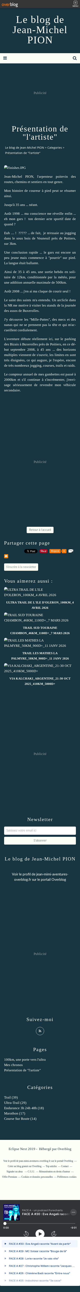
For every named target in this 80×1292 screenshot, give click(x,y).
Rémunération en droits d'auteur (54, 1171)
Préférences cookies (67, 1176)
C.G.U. (31, 1171)
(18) (24, 1108)
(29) (15, 1103)
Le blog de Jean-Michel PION (40, 30)
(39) (11, 1097)
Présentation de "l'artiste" (22, 1070)
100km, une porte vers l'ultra (25, 1060)
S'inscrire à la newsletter (21, 567)
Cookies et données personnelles (37, 1176)
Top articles (51, 1166)
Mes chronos (13, 1065)
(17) (14, 1113)
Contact (65, 1166)
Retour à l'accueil (40, 529)
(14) (20, 1119)
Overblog (64, 1149)
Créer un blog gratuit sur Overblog (24, 1166)
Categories (54, 147)
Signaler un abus (15, 1171)
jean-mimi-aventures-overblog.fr (34, 1160)
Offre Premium (9, 1176)
